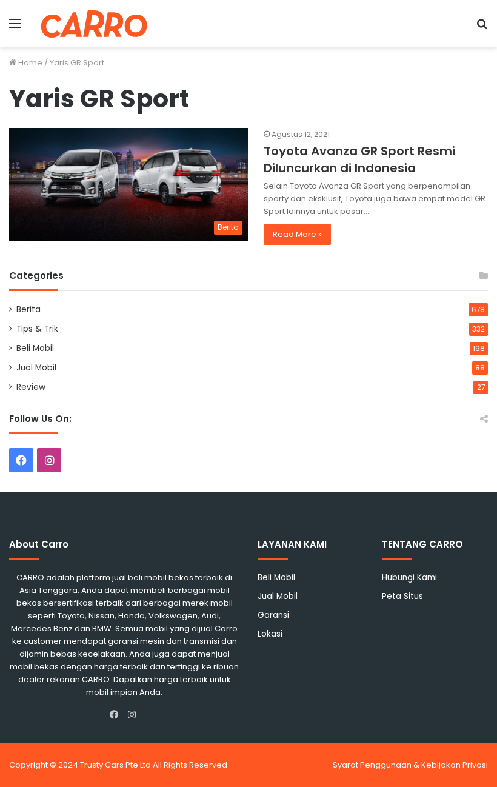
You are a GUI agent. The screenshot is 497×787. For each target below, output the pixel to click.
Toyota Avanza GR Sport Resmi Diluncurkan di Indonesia (359, 159)
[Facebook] (117, 715)
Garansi (273, 615)
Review (30, 387)
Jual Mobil (36, 367)
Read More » (297, 234)
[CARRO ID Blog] (94, 23)
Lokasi (270, 634)
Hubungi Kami (409, 577)
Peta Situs (402, 596)
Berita (28, 309)
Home (29, 63)
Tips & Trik (37, 329)
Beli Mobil (35, 348)
